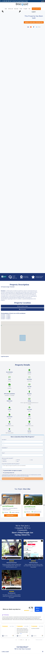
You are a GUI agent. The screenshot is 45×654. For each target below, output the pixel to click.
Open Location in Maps (23, 306)
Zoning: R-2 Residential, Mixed (29, 508)
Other (18, 461)
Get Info (22, 478)
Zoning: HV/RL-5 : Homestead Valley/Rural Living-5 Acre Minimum (9, 509)
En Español (25, 8)
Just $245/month (29, 507)
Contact (21, 8)
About (6, 8)
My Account (16, 8)
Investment (4, 459)
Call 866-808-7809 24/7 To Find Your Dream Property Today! (15, 1)
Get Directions (23, 309)
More (29, 8)
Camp (32, 459)
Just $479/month (7, 506)
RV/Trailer (18, 459)
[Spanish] (44, 1)
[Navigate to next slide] (20, 11)
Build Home (5, 461)
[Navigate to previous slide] (3, 11)
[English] (42, 1)
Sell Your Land (10, 8)
